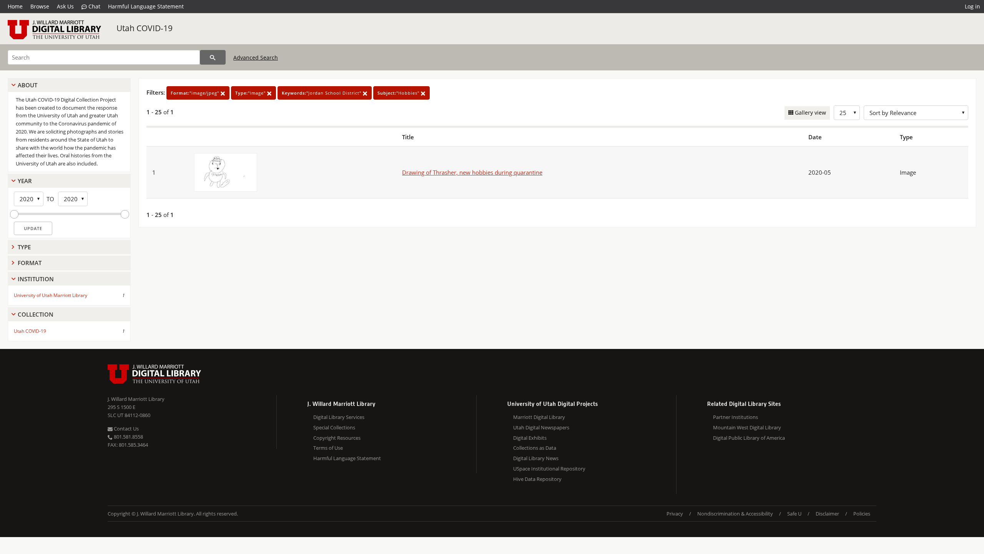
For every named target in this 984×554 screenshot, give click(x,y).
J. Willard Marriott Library (136, 398)
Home (15, 6)
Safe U (794, 513)
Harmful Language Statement (146, 6)
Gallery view (809, 112)
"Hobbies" (399, 93)
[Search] (213, 57)
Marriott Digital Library (539, 417)
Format (30, 263)
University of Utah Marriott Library (50, 295)
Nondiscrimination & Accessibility (735, 513)
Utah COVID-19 (144, 28)
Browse (39, 6)
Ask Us (65, 6)
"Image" (251, 93)
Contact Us (126, 428)
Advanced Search (255, 57)
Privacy (675, 513)
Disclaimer (827, 513)
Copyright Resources (337, 437)
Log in (972, 6)
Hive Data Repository (537, 479)
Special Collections (334, 427)
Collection (35, 314)
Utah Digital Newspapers (541, 427)
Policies (861, 513)
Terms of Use (328, 447)
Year (25, 181)
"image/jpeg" (196, 93)
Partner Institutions (735, 417)
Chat (93, 6)
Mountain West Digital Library (747, 427)
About (27, 85)
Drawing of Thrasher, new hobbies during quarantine (472, 172)
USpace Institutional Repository (549, 468)
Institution (36, 279)
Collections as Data (534, 447)
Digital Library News (535, 458)
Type (24, 247)
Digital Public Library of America (749, 437)
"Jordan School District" (322, 93)
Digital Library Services (338, 417)
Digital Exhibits (530, 437)
